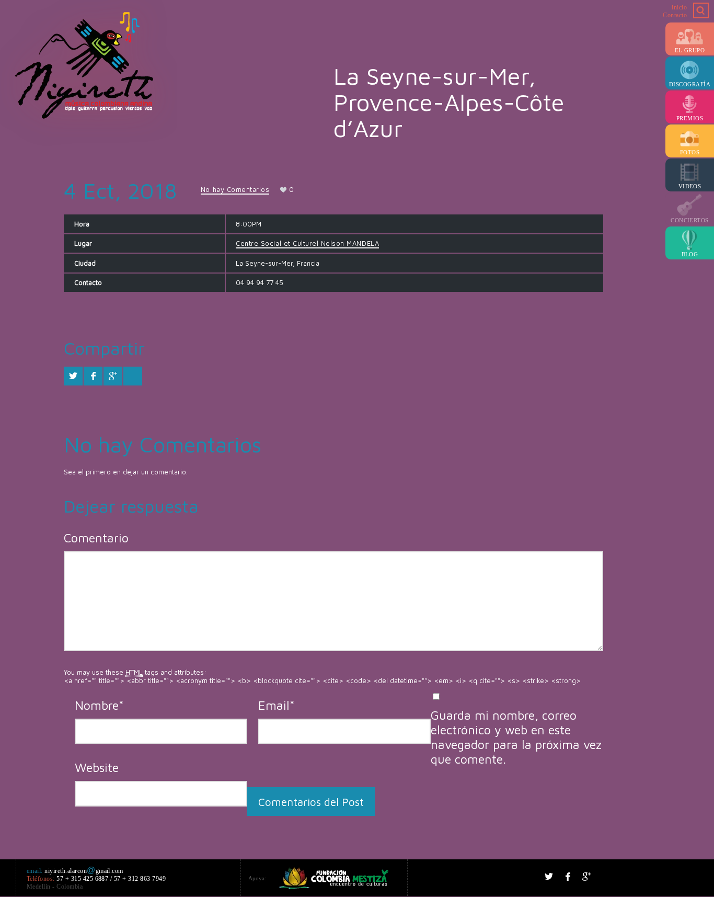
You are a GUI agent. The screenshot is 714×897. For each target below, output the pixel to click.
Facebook (567, 876)
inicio (679, 7)
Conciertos (690, 220)
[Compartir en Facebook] (93, 376)
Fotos (689, 152)
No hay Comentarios (235, 189)
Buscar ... (701, 10)
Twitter (548, 876)
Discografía (689, 84)
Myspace (680, 876)
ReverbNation (699, 876)
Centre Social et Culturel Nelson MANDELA (307, 243)
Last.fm (661, 876)
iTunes (643, 876)
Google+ (586, 876)
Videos (689, 186)
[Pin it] (132, 376)
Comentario (96, 537)
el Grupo (690, 50)
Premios (689, 118)
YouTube (624, 876)
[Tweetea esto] (73, 376)
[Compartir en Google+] (112, 376)
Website (97, 767)
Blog (690, 254)
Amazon (605, 876)
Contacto (675, 15)
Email (276, 705)
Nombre (99, 705)
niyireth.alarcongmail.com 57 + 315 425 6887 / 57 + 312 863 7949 (96, 878)
